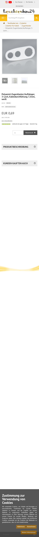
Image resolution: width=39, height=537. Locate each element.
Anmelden (19, 6)
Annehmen (31, 527)
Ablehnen (21, 527)
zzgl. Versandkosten (7, 121)
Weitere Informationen (29, 532)
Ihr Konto (29, 2)
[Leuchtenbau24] (19, 11)
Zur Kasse (18, 2)
